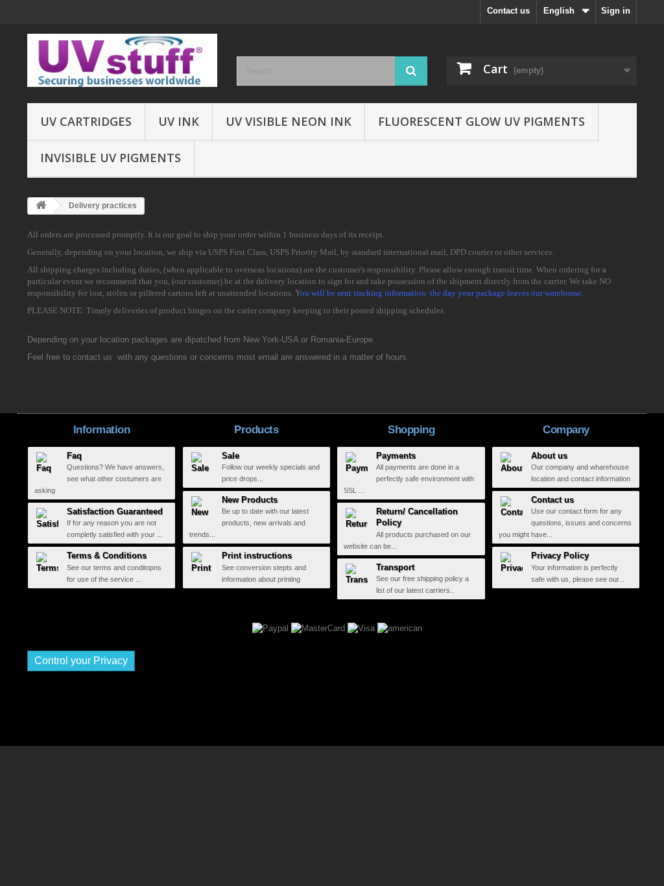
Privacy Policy (560, 555)
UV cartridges (86, 121)
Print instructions (257, 555)
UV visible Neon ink (288, 121)
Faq (74, 456)
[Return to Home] (41, 206)
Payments (396, 456)
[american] (399, 627)
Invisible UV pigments (110, 157)
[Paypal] (271, 627)
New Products (250, 500)
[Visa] (362, 627)
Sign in (615, 11)
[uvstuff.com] (122, 60)
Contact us (508, 11)
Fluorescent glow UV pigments (481, 121)
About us (549, 456)
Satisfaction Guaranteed (115, 511)
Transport (395, 567)
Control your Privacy (81, 660)
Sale (230, 456)
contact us (92, 357)
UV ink (178, 121)
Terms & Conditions (107, 555)
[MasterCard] (319, 627)
